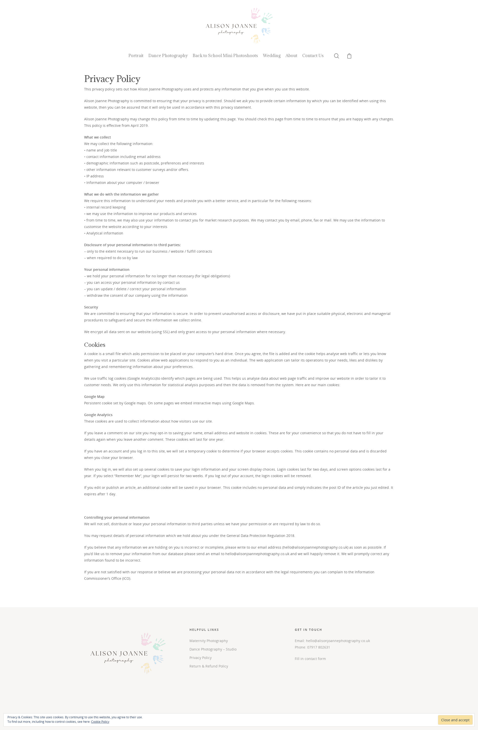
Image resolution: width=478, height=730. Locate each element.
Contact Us (313, 55)
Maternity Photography (208, 640)
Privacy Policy (200, 657)
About (291, 55)
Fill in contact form (310, 658)
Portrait (135, 55)
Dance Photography (168, 55)
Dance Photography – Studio (213, 649)
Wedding (272, 55)
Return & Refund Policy (208, 666)
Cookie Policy (100, 722)
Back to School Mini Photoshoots (225, 55)
